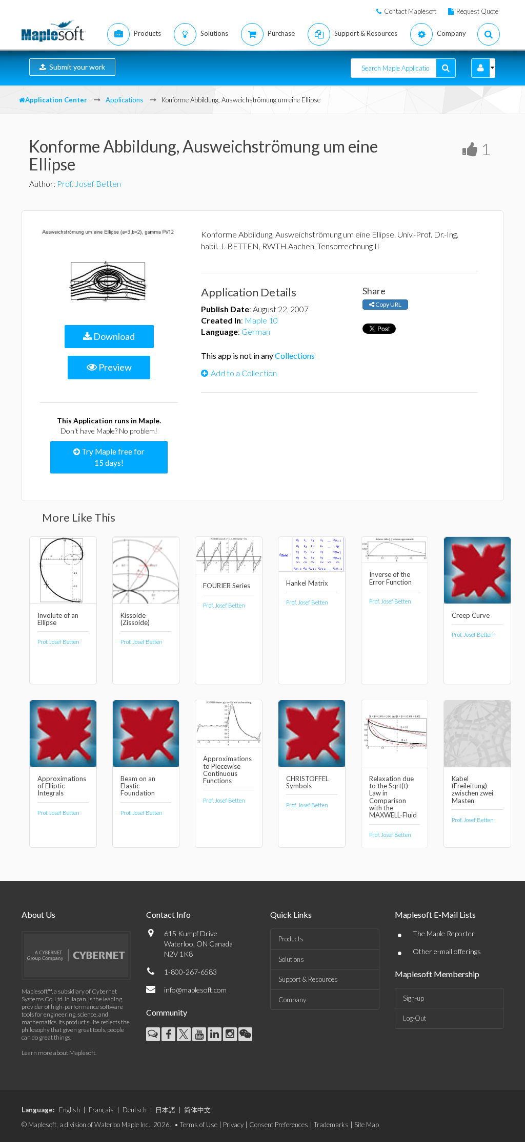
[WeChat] (245, 1034)
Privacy (233, 1125)
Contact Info (168, 914)
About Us (38, 914)
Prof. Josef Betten (89, 183)
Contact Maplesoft (410, 11)
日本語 (165, 1110)
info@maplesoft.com (195, 989)
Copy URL (387, 304)
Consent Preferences (278, 1125)
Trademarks (331, 1125)
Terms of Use (198, 1125)
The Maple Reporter (444, 933)
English (69, 1110)
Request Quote (477, 11)
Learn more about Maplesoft (58, 1053)
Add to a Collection (244, 373)
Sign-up (413, 998)
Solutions (291, 959)
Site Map (366, 1125)
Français (101, 1110)
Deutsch (135, 1110)
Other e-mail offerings (447, 951)
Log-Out (414, 1018)
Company (292, 1000)
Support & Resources (308, 979)
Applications (124, 100)
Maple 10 (261, 320)
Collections (295, 355)
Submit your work (75, 66)
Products (291, 939)
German (255, 331)
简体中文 (197, 1110)
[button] (480, 68)
